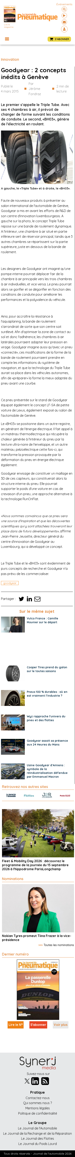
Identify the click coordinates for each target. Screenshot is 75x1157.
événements (64, 4)
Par (35, 89)
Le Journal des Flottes (37, 1138)
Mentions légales (37, 1108)
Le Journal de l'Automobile (37, 1128)
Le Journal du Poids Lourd (37, 1144)
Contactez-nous (38, 1098)
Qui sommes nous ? (37, 1103)
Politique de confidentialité (37, 1113)
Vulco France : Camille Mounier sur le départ (42, 620)
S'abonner (38, 1025)
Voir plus (60, 1025)
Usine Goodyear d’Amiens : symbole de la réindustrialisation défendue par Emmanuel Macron (47, 771)
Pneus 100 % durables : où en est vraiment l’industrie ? (47, 693)
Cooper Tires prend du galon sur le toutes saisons (47, 669)
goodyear (9, 583)
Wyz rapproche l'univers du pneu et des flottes (46, 718)
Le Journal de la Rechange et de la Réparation (37, 1133)
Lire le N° (16, 1025)
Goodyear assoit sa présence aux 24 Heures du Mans (47, 742)
